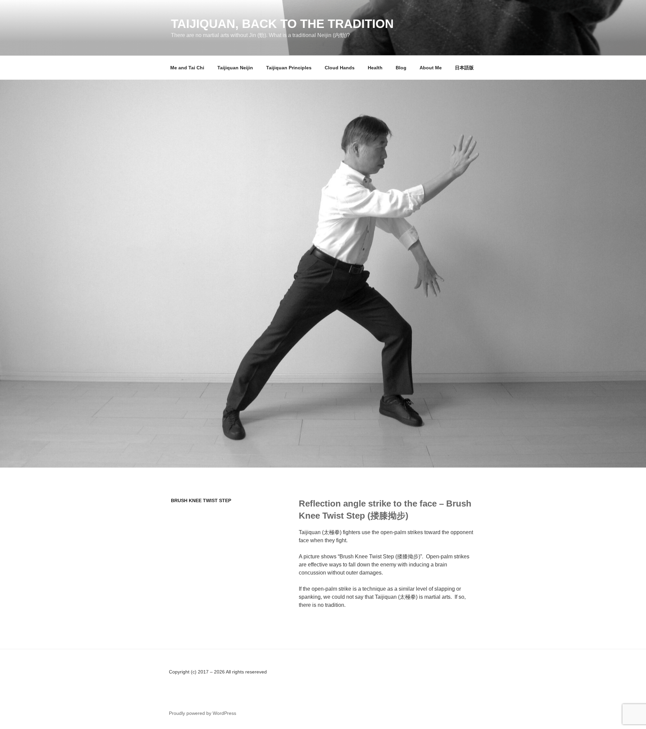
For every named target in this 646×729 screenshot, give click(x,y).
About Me (431, 67)
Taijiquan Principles (289, 67)
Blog (401, 67)
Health (375, 67)
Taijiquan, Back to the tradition (282, 24)
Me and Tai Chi (187, 67)
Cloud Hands (340, 67)
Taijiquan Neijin (235, 67)
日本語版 (464, 67)
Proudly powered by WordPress (202, 713)
